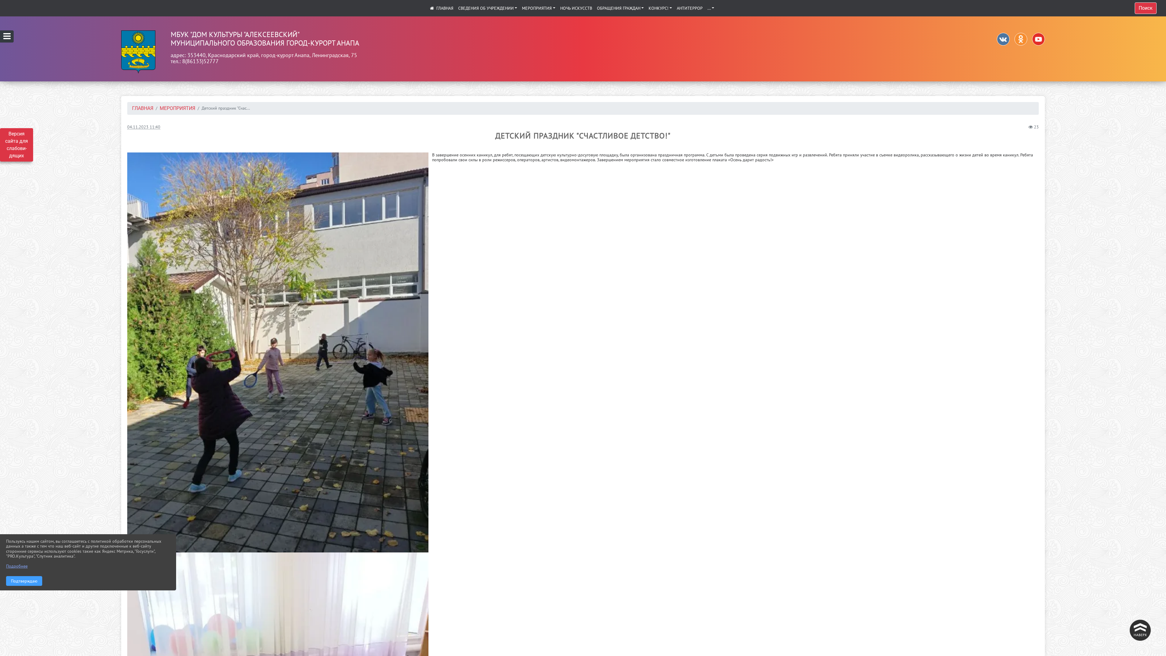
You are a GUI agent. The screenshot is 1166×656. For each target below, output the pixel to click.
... (709, 8)
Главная (142, 108)
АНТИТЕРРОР (690, 8)
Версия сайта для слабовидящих (16, 145)
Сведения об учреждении (486, 8)
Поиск (1146, 8)
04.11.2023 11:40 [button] (143, 127)
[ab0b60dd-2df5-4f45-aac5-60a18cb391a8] (277, 352)
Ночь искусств (576, 8)
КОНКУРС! (658, 8)
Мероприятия (537, 8)
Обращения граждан (618, 8)
